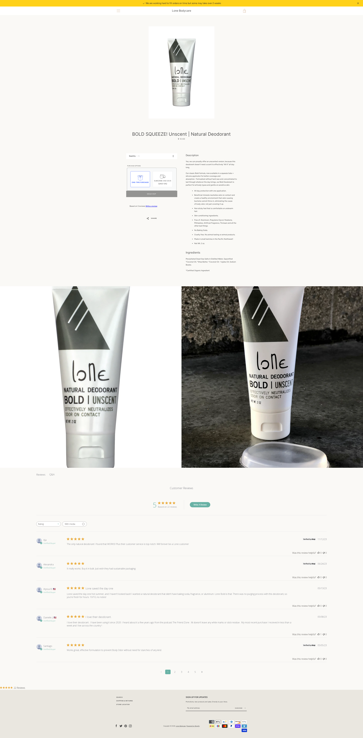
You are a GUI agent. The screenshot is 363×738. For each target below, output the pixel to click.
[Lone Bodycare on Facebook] (116, 726)
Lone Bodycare (181, 10)
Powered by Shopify (193, 726)
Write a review (151, 206)
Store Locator (123, 704)
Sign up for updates (197, 697)
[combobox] (48, 523)
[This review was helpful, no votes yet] (319, 552)
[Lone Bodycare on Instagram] (130, 726)
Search (119, 697)
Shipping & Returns (124, 701)
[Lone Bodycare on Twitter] (121, 726)
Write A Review (200, 504)
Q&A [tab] (52, 474)
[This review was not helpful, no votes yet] (324, 552)
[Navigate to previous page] (161, 672)
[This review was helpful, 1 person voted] (319, 634)
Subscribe (239, 708)
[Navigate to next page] (202, 672)
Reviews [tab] (40, 474)
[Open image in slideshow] (181, 72)
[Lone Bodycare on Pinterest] (125, 726)
